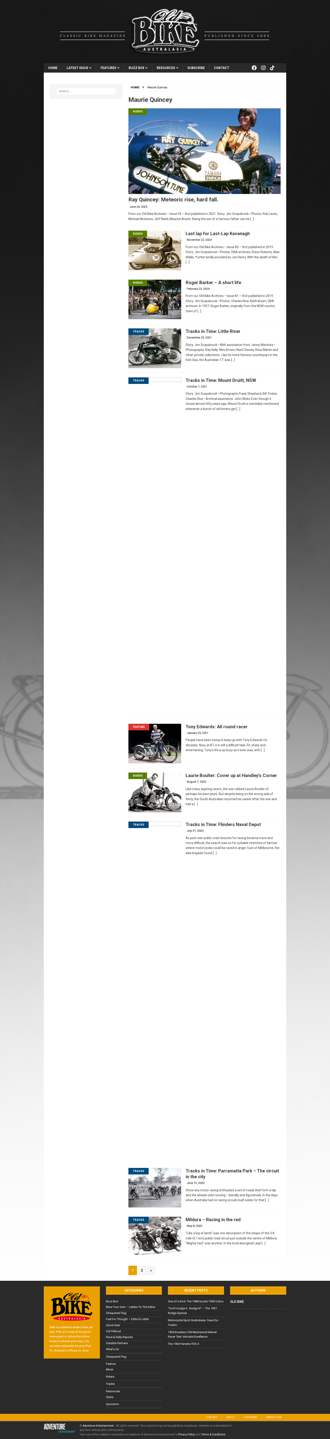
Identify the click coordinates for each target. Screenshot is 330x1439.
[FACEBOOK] (254, 68)
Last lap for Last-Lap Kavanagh (218, 233)
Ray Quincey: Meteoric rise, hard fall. (173, 199)
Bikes (109, 1369)
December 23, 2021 (199, 337)
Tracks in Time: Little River (213, 331)
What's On (112, 1349)
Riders (138, 111)
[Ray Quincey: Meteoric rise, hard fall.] (204, 151)
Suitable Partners (117, 1343)
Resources (166, 68)
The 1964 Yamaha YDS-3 (183, 1343)
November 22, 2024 (199, 239)
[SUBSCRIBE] (281, 68)
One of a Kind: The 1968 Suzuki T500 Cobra (195, 1301)
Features (108, 68)
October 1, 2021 (197, 386)
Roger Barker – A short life (213, 282)
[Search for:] (86, 91)
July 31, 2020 (195, 830)
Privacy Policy (186, 1434)
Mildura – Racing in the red (213, 1219)
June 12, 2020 (196, 1183)
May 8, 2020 (194, 1225)
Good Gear (113, 1325)
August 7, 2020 (196, 781)
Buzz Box (136, 68)
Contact (221, 68)
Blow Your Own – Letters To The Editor (130, 1307)
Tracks (138, 331)
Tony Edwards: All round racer (217, 726)
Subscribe (196, 68)
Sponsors (112, 1404)
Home (52, 68)
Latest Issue (77, 68)
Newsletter (274, 1417)
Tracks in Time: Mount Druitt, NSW (221, 380)
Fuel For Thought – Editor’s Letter (127, 1319)
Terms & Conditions (213, 1434)
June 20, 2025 (138, 206)
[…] (252, 219)
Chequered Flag (116, 1313)
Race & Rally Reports (119, 1337)
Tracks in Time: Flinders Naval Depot (223, 824)
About (231, 1417)
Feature (139, 726)
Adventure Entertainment (98, 1425)
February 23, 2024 (198, 288)
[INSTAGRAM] (263, 68)
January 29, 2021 (197, 733)
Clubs (109, 1397)
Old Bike (237, 1301)
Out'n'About (113, 1331)
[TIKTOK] (272, 68)
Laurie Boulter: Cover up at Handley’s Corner (231, 775)
